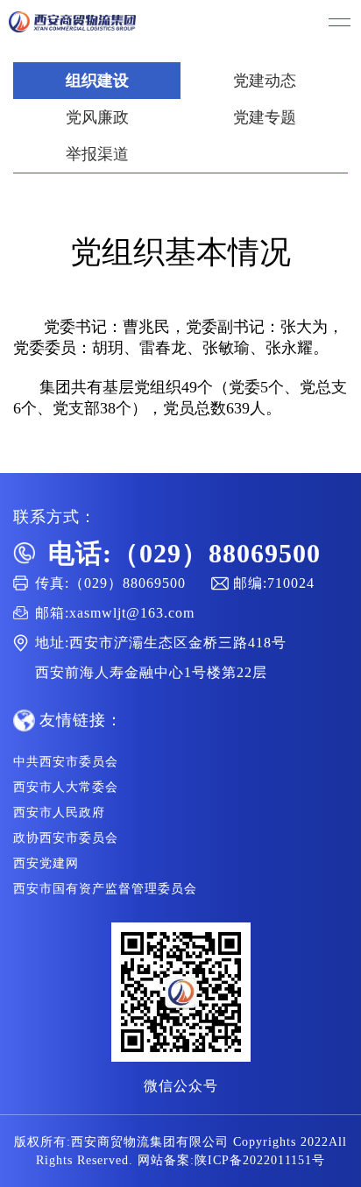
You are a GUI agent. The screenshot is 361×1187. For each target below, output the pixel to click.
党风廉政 (97, 117)
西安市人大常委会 (65, 787)
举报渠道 (97, 154)
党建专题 (264, 117)
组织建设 (97, 80)
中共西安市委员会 (65, 761)
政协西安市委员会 (65, 837)
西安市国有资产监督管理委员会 (105, 888)
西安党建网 (46, 863)
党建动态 (264, 80)
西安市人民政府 (59, 812)
